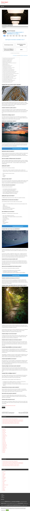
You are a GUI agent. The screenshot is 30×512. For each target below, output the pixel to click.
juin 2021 (4, 451)
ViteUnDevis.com (22, 55)
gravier (19, 503)
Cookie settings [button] (3, 510)
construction (25, 501)
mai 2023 (4, 433)
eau (6, 503)
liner (23, 503)
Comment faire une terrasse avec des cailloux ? (9, 67)
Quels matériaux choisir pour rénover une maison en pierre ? (11, 423)
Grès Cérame (4, 480)
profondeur (25, 505)
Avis (3, 472)
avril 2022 (4, 440)
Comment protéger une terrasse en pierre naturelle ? (9, 78)
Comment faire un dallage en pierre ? (7, 79)
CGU (13, 55)
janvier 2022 (4, 443)
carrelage (18, 501)
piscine (15, 505)
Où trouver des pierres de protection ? (7, 65)
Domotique (4, 477)
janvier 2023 (4, 434)
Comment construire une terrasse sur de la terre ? (9, 72)
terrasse (14, 405)
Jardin (3, 482)
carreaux (13, 501)
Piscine (3, 488)
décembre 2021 (5, 444)
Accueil (2, 494)
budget (11, 501)
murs (3, 505)
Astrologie (4, 471)
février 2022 (4, 442)
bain (2, 501)
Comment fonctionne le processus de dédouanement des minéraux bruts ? (13, 419)
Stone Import (4, 2)
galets (17, 503)
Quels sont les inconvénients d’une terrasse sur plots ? (9, 71)
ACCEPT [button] (7, 510)
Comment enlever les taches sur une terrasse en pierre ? (10, 75)
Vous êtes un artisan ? (26, 55)
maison (25, 503)
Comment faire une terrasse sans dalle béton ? (9, 69)
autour (1, 501)
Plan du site (2, 495)
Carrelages (4, 473)
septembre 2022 (5, 435)
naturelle (8, 405)
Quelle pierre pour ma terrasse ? (7, 66)
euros (14, 503)
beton (6, 405)
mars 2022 (4, 441)
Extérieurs (4, 478)
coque (2, 503)
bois (9, 501)
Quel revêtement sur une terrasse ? (7, 68)
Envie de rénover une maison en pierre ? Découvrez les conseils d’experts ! (13, 463)
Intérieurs (4, 481)
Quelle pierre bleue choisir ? (6, 64)
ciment (22, 501)
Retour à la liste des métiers (15, 53)
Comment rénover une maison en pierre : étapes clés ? (10, 418)
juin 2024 (4, 431)
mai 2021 (4, 452)
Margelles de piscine (5, 484)
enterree (8, 503)
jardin (22, 503)
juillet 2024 (4, 430)
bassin (4, 501)
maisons (27, 503)
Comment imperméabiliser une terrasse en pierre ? (9, 76)
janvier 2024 (4, 432)
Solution (4, 489)
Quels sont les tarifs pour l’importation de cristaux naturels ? (11, 464)
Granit (3, 479)
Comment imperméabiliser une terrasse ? (8, 77)
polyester (22, 505)
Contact (2, 496)
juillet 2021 (4, 450)
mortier (2, 505)
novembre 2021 (5, 445)
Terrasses (3, 407)
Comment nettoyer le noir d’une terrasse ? (8, 74)
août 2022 (4, 436)
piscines (19, 505)
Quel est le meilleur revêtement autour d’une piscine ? (9, 62)
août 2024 (4, 429)
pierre (10, 405)
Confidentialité (15, 55)
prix (23, 505)
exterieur (16, 503)
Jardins (4, 483)
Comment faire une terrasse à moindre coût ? (8, 70)
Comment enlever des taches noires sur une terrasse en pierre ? (11, 73)
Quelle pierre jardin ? (5, 63)
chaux (20, 501)
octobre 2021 (4, 446)
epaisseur (11, 503)
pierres (12, 405)
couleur (4, 503)
